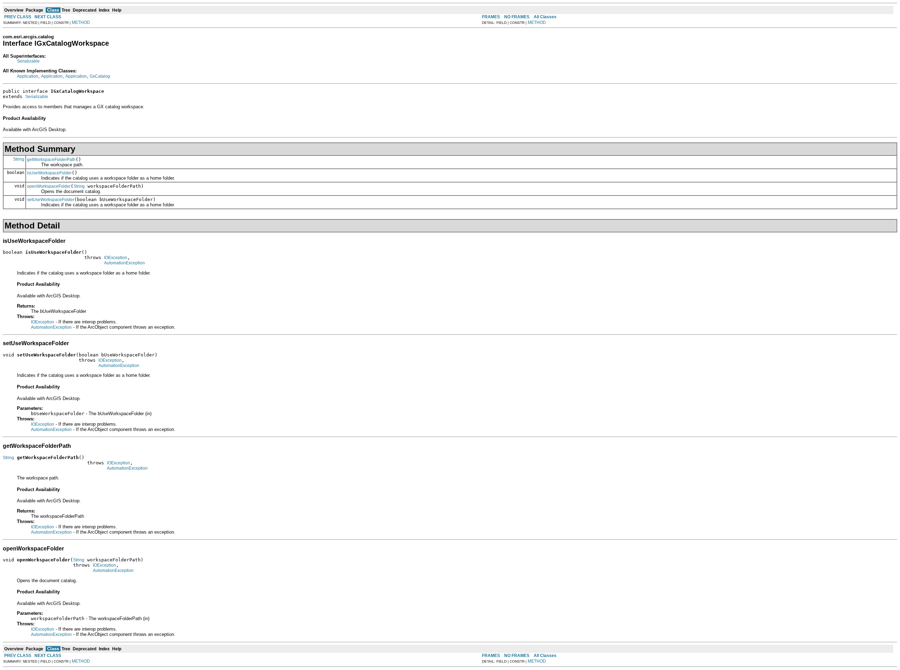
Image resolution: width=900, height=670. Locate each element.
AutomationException (124, 262)
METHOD (81, 22)
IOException (115, 257)
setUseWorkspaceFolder (50, 199)
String (18, 159)
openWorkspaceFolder (49, 186)
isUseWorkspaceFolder (49, 172)
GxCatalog (100, 76)
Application (27, 76)
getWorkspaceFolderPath (51, 159)
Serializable (28, 61)
